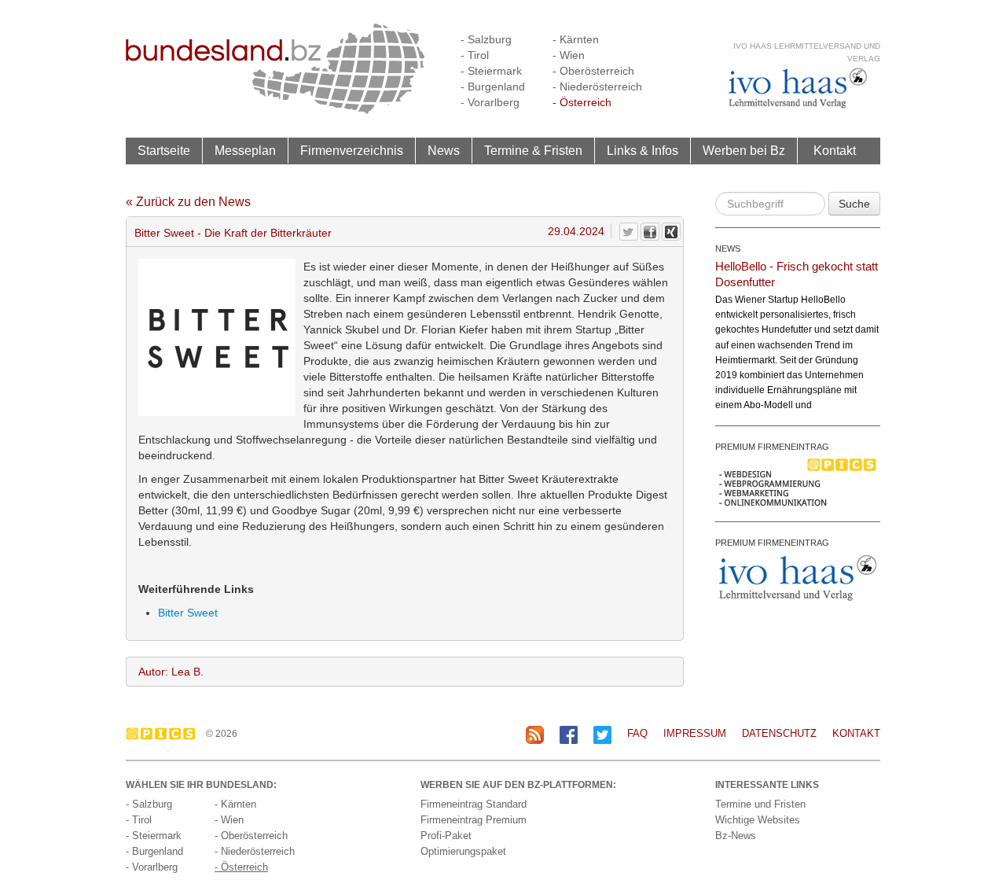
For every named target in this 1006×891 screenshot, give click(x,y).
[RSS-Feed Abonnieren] (535, 734)
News (444, 150)
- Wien (569, 55)
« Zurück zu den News (188, 201)
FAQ (637, 733)
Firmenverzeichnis (351, 150)
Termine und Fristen (760, 804)
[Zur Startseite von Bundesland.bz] (275, 67)
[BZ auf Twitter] (602, 734)
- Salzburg (486, 39)
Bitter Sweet (188, 612)
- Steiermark (491, 70)
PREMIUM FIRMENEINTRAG (772, 446)
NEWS (727, 248)
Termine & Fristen (533, 150)
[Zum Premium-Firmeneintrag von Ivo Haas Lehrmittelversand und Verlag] (797, 577)
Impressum (694, 733)
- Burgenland (493, 86)
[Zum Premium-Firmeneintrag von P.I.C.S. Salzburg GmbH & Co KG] (797, 481)
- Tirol (475, 55)
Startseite (164, 150)
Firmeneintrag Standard (473, 804)
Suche (854, 203)
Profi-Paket (446, 835)
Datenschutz (779, 733)
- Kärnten (576, 39)
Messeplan (245, 150)
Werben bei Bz (744, 150)
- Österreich (582, 102)
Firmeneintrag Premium (473, 820)
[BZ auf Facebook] (569, 734)
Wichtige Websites (757, 820)
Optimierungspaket (463, 851)
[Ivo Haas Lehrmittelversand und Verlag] (797, 87)
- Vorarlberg (490, 102)
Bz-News (735, 835)
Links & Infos (642, 150)
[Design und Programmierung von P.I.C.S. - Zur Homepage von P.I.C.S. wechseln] (165, 733)
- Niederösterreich (597, 86)
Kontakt (834, 150)
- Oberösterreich (593, 70)
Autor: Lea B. (171, 671)
